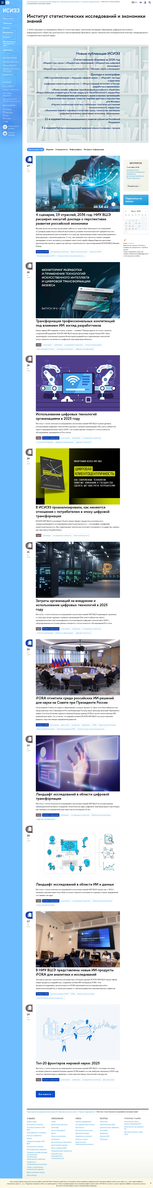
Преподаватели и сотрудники (36, 1132)
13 (136, 223)
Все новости (45, 1094)
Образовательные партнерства (61, 1151)
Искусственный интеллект (46, 729)
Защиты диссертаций (82, 1133)
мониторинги (47, 345)
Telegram (8, 109)
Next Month (146, 211)
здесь (126, 1182)
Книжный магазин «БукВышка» (109, 1127)
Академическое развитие (83, 1136)
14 (139, 223)
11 (129, 223)
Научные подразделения (87, 1112)
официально (86, 725)
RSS (6, 122)
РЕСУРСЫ (104, 1118)
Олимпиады (55, 1127)
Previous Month (125, 211)
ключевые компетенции (65, 349)
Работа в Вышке (32, 1175)
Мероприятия (136, 163)
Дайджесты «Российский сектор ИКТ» (11, 70)
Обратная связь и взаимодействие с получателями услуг (57, 1156)
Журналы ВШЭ (104, 1136)
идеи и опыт (65, 725)
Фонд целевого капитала (35, 1146)
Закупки (29, 1138)
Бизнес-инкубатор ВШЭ (59, 1148)
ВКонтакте (9, 112)
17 (126, 226)
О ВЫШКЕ (31, 1118)
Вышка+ (53, 1133)
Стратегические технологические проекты (71, 256)
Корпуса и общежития (34, 1135)
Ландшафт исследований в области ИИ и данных (75, 884)
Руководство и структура (35, 1124)
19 (133, 226)
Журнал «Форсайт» (9, 65)
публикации (58, 345)
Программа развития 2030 (46, 256)
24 (126, 229)
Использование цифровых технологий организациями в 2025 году (66, 416)
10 (126, 223)
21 (139, 226)
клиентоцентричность (81, 535)
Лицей (53, 1121)
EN (136, 2)
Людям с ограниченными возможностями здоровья (35, 1168)
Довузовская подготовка (59, 1124)
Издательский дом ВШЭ (107, 1124)
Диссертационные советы (84, 1130)
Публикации (7, 23)
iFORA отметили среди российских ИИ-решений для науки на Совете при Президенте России (75, 700)
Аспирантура (55, 1139)
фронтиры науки (108, 1080)
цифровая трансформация (84, 349)
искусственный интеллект (45, 349)
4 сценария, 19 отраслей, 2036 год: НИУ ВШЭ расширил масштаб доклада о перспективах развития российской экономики (73, 219)
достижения (54, 725)
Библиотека (104, 1121)
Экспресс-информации (11, 62)
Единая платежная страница (36, 1172)
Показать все (133, 186)
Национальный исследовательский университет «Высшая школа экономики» (52, 1112)
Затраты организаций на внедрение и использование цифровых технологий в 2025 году (72, 605)
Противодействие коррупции (36, 1149)
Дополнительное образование (61, 1142)
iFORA (95, 725)
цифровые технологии (83, 442)
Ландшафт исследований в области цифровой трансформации (72, 796)
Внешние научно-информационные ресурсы (84, 1143)
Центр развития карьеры (59, 1145)
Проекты (6, 37)
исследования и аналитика (59, 252)
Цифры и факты (32, 1121)
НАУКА (78, 1118)
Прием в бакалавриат (58, 1130)
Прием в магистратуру (58, 1136)
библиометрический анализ (101, 815)
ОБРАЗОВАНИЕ (57, 1118)
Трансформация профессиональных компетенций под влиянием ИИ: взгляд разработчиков (75, 323)
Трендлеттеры (8, 74)
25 (129, 229)
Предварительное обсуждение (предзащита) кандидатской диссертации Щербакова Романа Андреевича (136, 174)
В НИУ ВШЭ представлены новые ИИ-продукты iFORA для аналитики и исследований (75, 972)
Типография (104, 1130)
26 (133, 229)
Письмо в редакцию (11, 133)
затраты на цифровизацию (64, 633)
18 (129, 226)
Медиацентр (104, 1133)
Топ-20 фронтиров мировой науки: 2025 (68, 1063)
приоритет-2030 (95, 252)
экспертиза (75, 725)
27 (136, 229)
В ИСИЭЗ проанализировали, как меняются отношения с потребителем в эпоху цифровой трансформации (72, 511)
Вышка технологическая (79, 252)
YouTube (8, 118)
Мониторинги (79, 1127)
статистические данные (93, 345)
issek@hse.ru (10, 86)
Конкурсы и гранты (81, 1139)
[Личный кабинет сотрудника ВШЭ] (145, 2)
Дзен (7, 115)
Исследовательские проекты (85, 1124)
